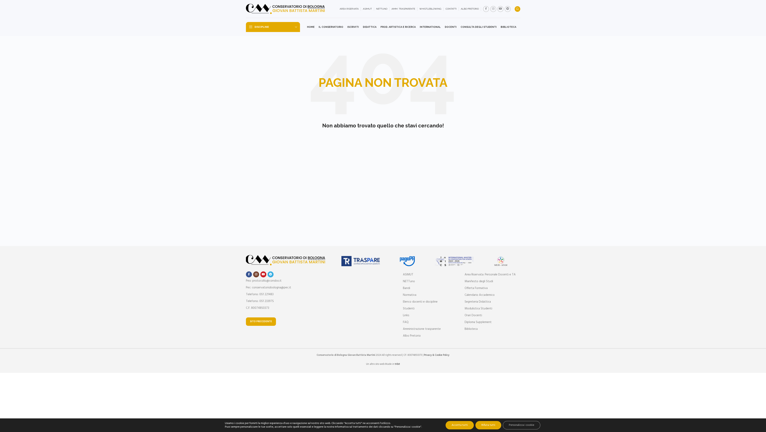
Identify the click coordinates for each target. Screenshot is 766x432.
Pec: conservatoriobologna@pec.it (268, 287)
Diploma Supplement (478, 322)
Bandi (406, 288)
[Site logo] (286, 9)
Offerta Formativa (476, 288)
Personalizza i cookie (521, 425)
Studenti (409, 308)
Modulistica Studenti (478, 308)
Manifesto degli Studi (479, 281)
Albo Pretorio (412, 335)
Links (406, 315)
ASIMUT (408, 274)
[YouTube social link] (500, 9)
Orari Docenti (473, 315)
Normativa (409, 295)
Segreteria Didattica (478, 301)
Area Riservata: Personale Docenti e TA (490, 274)
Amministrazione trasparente (422, 329)
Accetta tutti (460, 425)
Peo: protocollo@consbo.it (264, 280)
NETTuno (409, 281)
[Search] (517, 9)
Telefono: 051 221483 (260, 294)
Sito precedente (261, 321)
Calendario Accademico (480, 295)
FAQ (406, 322)
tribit (397, 364)
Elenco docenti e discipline (420, 301)
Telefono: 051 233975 (260, 301)
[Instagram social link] (493, 9)
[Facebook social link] (486, 9)
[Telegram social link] (508, 9)
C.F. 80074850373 (257, 308)
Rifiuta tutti (488, 425)
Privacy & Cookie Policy (436, 355)
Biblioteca (471, 329)
